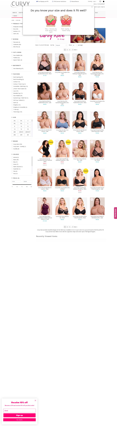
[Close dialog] (35, 400)
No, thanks (20, 420)
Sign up (19, 415)
